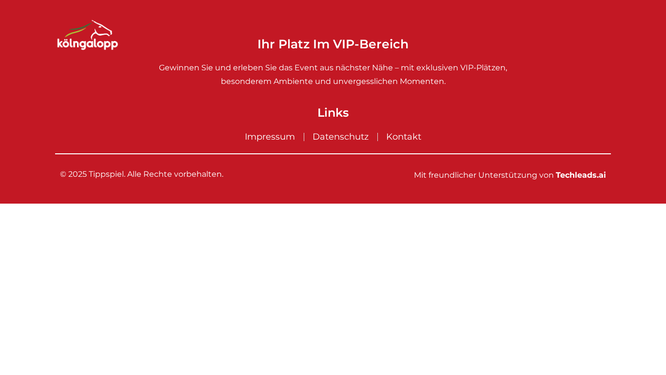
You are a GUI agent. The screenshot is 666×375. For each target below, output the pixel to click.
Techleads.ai (581, 175)
